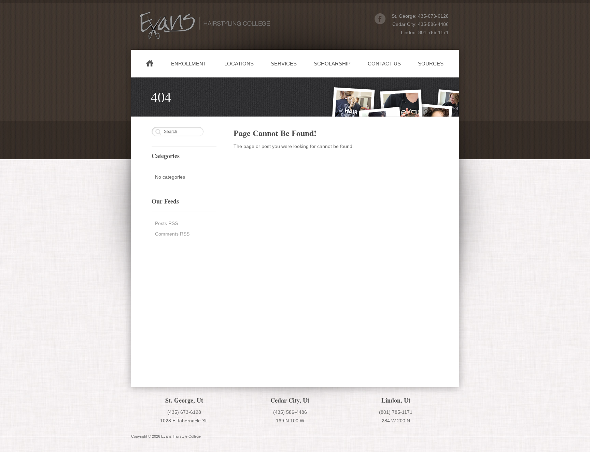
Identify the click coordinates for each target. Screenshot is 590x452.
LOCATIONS (239, 63)
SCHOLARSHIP (332, 63)
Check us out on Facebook (380, 18)
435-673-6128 (433, 16)
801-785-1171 (433, 32)
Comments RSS (172, 234)
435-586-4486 (433, 24)
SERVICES (284, 63)
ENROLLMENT (188, 63)
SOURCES (431, 63)
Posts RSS (166, 223)
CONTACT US (384, 63)
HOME (151, 66)
